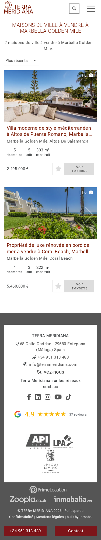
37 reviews (78, 414)
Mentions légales (50, 517)
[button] (91, 96)
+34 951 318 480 (53, 357)
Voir (80, 169)
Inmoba (85, 517)
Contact (75, 530)
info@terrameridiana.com (53, 364)
